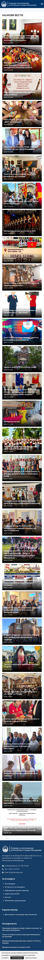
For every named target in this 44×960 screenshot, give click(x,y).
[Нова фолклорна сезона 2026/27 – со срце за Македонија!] (22, 250)
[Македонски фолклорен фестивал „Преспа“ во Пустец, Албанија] (22, 196)
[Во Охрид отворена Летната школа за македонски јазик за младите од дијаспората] (22, 740)
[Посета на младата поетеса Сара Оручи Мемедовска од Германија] (22, 168)
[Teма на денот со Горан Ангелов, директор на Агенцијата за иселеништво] (22, 332)
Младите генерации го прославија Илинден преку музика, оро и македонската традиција (21, 637)
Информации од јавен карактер (17, 890)
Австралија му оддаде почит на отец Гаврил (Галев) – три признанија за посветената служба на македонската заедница (22, 392)
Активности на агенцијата (15, 887)
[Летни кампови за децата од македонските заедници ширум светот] (22, 277)
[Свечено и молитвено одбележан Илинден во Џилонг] (22, 659)
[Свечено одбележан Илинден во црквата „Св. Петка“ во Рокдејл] (22, 686)
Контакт (8, 897)
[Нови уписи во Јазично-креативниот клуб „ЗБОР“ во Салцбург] (22, 114)
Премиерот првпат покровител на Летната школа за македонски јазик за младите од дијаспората (21, 800)
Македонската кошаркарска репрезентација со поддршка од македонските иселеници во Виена (18, 65)
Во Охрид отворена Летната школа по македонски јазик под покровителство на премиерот (20, 773)
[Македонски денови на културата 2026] (22, 223)
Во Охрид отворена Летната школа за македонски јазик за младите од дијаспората (19, 746)
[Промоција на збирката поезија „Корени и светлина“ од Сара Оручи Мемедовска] (22, 141)
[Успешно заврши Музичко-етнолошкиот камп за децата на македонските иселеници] (22, 495)
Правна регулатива (12, 894)
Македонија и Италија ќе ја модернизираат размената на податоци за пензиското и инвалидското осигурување (21, 38)
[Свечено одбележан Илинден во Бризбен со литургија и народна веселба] (22, 713)
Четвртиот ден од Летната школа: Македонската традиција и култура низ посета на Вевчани (20, 528)
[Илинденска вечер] (22, 414)
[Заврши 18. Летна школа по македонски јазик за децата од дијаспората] (22, 441)
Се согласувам (17, 958)
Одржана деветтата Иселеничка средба (20, 367)
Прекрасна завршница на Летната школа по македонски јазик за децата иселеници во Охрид (22, 473)
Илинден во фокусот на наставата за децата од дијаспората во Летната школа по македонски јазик (22, 610)
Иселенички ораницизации (15, 901)
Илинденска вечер (11, 422)
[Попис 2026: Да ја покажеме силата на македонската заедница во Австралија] (22, 822)
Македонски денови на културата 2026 (20, 231)
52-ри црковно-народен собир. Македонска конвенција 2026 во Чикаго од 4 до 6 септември (21, 582)
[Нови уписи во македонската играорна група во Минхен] (22, 87)
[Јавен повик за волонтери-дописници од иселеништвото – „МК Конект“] (22, 305)
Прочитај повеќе (31, 958)
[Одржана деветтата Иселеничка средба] (22, 359)
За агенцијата (10, 884)
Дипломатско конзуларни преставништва (21, 915)
